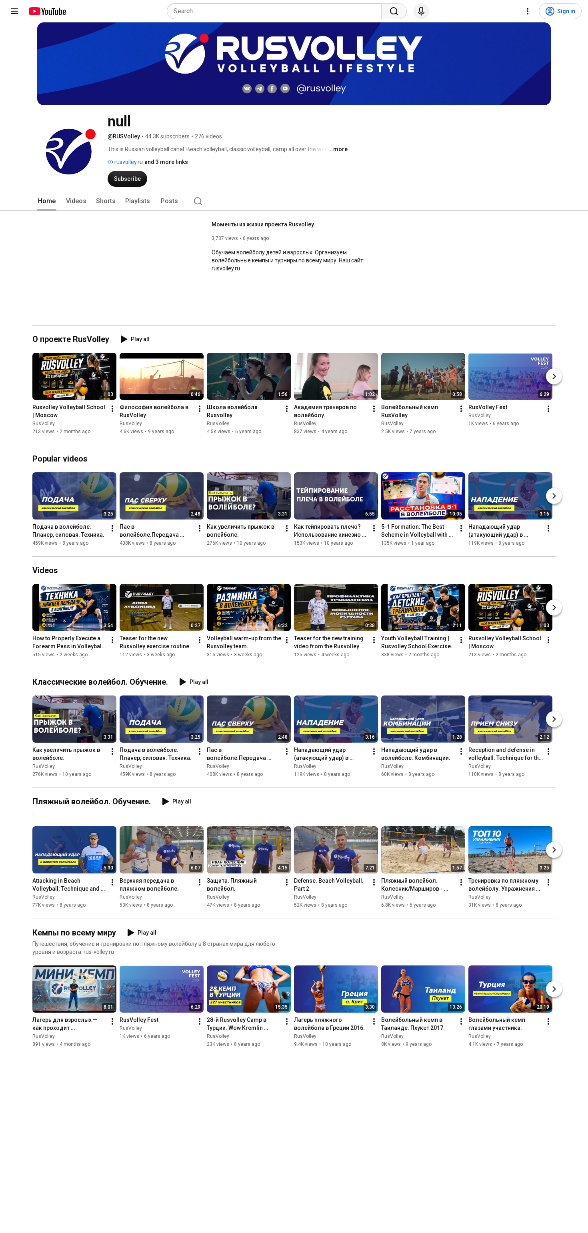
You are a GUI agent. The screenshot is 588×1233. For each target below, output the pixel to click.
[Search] (394, 11)
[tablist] (294, 201)
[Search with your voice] (421, 11)
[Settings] (527, 11)
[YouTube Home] (47, 11)
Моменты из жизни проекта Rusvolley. (263, 224)
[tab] (46, 201)
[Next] (554, 376)
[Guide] (14, 11)
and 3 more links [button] (166, 162)
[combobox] (277, 11)
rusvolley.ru (128, 162)
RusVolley (43, 423)
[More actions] (112, 409)
